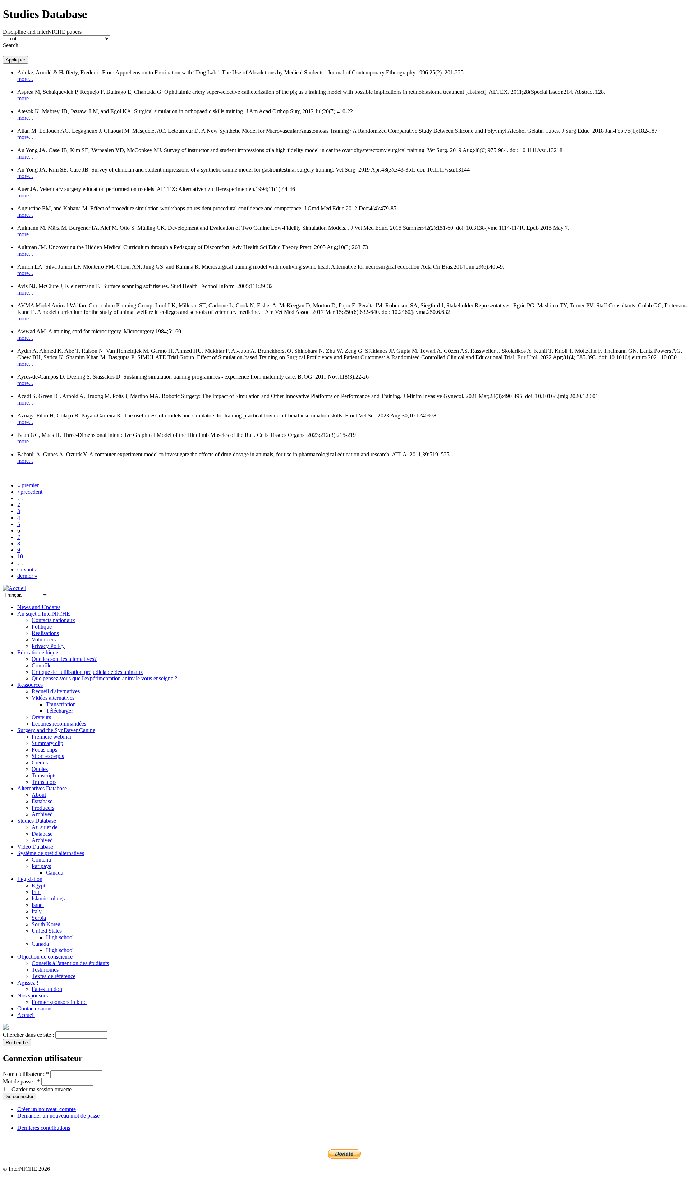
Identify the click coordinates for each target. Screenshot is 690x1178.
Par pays (41, 866)
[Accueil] (14, 588)
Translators (44, 782)
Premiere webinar (52, 737)
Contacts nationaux (53, 620)
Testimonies (45, 970)
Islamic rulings (48, 898)
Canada (54, 872)
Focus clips (44, 749)
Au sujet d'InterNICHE (43, 614)
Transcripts (44, 775)
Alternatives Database (42, 788)
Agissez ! (27, 983)
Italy (37, 911)
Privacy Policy (48, 646)
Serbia (39, 918)
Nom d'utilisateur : (26, 1074)
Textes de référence (53, 976)
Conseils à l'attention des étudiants (70, 963)
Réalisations (45, 633)
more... (25, 79)
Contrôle (41, 665)
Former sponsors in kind (59, 1002)
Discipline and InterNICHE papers (42, 32)
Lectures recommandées (59, 724)
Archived (42, 814)
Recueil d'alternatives (56, 691)
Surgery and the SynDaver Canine (56, 730)
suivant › (27, 569)
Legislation (29, 879)
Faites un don (47, 989)
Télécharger (59, 711)
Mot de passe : (21, 1081)
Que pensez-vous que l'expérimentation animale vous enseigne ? (104, 678)
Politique (42, 627)
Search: (11, 45)
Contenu (41, 860)
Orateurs (41, 717)
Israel (38, 905)
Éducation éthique (37, 652)
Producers (43, 808)
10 (20, 556)
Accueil (26, 1015)
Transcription (61, 704)
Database (42, 801)
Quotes (40, 769)
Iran (36, 892)
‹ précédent (29, 492)
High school (60, 937)
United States (47, 931)
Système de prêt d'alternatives (50, 853)
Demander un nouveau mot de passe (58, 1116)
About (39, 795)
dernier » (27, 576)
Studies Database (36, 821)
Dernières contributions (43, 1128)
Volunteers (44, 639)
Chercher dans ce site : (29, 1035)
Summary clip (47, 743)
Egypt (38, 885)
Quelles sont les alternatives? (64, 659)
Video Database (35, 847)
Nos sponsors (32, 995)
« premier (28, 485)
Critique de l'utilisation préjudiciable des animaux (87, 672)
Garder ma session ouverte (41, 1089)
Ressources (30, 685)
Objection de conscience (45, 957)
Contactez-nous (34, 1008)
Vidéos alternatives (53, 698)
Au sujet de (45, 827)
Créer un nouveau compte (46, 1109)
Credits (40, 762)
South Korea (46, 924)
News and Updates (38, 607)
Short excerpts (48, 756)
